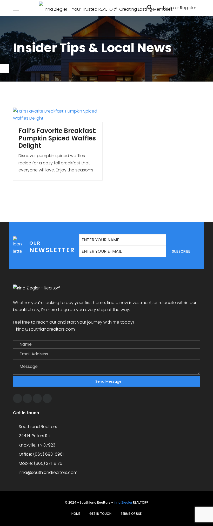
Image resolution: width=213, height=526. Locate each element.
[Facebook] (17, 398)
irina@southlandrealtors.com (45, 329)
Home (75, 513)
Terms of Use (131, 513)
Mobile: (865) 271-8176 (40, 463)
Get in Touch (100, 513)
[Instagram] (27, 398)
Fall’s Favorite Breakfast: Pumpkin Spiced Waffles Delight (57, 138)
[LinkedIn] (47, 398)
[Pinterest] (37, 398)
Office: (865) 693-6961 (41, 454)
